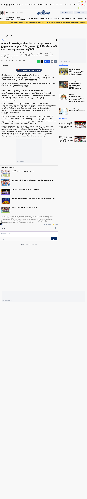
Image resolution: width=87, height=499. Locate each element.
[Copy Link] (55, 61)
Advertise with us (22, 161)
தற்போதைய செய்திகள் (10, 18)
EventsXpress (74, 4)
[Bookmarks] (7, 4)
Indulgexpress (59, 4)
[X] (79, 5)
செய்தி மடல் (68, 12)
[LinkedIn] (48, 61)
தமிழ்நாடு (65, 18)
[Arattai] (82, 1)
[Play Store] (79, 8)
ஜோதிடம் (57, 18)
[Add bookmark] (56, 40)
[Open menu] (1, 4)
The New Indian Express (17, 4)
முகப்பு (2, 18)
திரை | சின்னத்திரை (21, 18)
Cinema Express (50, 4)
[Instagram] (85, 2)
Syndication (4, 65)
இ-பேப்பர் (81, 12)
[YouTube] (82, 5)
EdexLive (66, 4)
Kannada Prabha (29, 4)
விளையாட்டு (33, 18)
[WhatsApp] (85, 5)
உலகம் (80, 18)
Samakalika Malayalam (39, 4)
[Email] (52, 61)
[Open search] (4, 4)
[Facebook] (79, 2)
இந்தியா (73, 18)
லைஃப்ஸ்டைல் (45, 18)
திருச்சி (4, 40)
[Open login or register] (9, 4)
